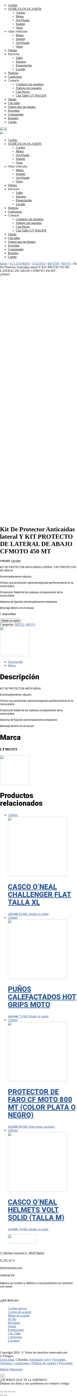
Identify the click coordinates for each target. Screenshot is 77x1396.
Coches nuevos (17, 1308)
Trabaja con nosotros (29, 88)
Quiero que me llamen (22, 107)
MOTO (66, 263)
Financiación (24, 65)
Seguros (21, 61)
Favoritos (14, 110)
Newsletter (59, 1359)
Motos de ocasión (19, 1315)
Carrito (12, 122)
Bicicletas (14, 1322)
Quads (12, 1326)
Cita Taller (14, 1333)
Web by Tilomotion (11, 1369)
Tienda (12, 99)
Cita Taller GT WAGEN (31, 95)
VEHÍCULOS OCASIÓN (24, 9)
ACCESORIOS (19, 263)
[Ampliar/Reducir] (13, 1391)
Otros (19, 27)
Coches (12, 5)
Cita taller (14, 103)
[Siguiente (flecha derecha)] (5, 1395)
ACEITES (38, 263)
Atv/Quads (22, 20)
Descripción (15, 661)
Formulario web (39, 1359)
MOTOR (53, 263)
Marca (12, 665)
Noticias (13, 73)
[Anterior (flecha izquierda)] (1, 1395)
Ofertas (12, 50)
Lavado (20, 69)
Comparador (15, 114)
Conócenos (15, 76)
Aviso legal (7, 1359)
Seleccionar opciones (41, 1126)
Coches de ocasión (19, 1312)
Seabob (20, 24)
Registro (13, 118)
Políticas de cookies (43, 1363)
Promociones (16, 1330)
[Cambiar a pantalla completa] (9, 1391)
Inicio (3, 263)
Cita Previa (23, 91)
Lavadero (14, 1340)
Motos (20, 16)
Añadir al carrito (11, 620)
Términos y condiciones (15, 1363)
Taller (19, 58)
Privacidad (65, 1363)
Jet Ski (12, 1319)
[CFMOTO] (15, 655)
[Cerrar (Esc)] (1, 1391)
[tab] (42, 662)
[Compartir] (5, 1391)
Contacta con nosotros (29, 84)
